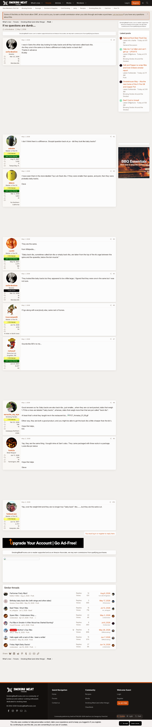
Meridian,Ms (15, 63)
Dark (139, 716)
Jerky (75, 8)
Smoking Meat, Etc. (95, 8)
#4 (114, 239)
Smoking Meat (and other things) (97, 703)
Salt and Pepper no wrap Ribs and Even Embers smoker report (135, 68)
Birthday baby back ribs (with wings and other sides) (30, 600)
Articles (58, 3)
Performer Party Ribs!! (18, 593)
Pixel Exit (104, 716)
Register (120, 698)
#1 (114, 40)
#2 (114, 136)
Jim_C (12, 632)
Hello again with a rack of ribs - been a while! (27, 637)
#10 (113, 502)
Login (119, 694)
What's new (35, 3)
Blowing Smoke (27, 8)
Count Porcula (15, 625)
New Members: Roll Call (10, 8)
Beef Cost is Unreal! (131, 100)
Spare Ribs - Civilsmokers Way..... (23, 615)
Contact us (56, 703)
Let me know (118, 14)
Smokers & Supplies (51, 8)
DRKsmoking (106, 632)
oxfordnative (9, 29)
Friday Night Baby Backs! (20, 644)
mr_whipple (14, 610)
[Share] (111, 40)
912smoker (106, 603)
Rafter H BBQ (14, 596)
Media (68, 3)
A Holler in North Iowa (11, 333)
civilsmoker (14, 618)
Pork (32, 596)
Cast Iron (108, 8)
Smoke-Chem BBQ (16, 603)
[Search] (147, 3)
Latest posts (125, 33)
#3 (114, 171)
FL (18, 268)
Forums (48, 3)
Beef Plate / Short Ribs (19, 608)
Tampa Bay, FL (14, 166)
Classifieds (89, 707)
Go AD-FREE (122, 703)
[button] (42, 2)
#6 (114, 305)
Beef (30, 610)
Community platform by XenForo (74, 716)
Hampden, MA (14, 528)
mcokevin (13, 640)
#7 (114, 339)
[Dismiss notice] (147, 14)
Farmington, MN (13, 462)
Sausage (38, 8)
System (122, 716)
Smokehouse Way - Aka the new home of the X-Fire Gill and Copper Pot (134, 84)
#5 (114, 274)
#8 (114, 402)
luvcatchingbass (104, 596)
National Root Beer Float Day (135, 38)
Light (131, 716)
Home (54, 694)
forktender (106, 625)
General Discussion (130, 45)
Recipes (83, 8)
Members (80, 3)
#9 (114, 438)
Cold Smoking (65, 8)
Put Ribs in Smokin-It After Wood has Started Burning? (31, 622)
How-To (116, 8)
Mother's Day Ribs (24, 630)
